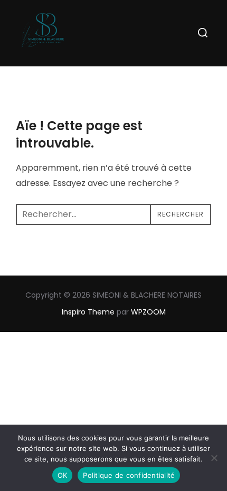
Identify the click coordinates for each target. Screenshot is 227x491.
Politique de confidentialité (129, 475)
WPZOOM (148, 312)
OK (63, 475)
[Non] (214, 458)
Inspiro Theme (88, 312)
